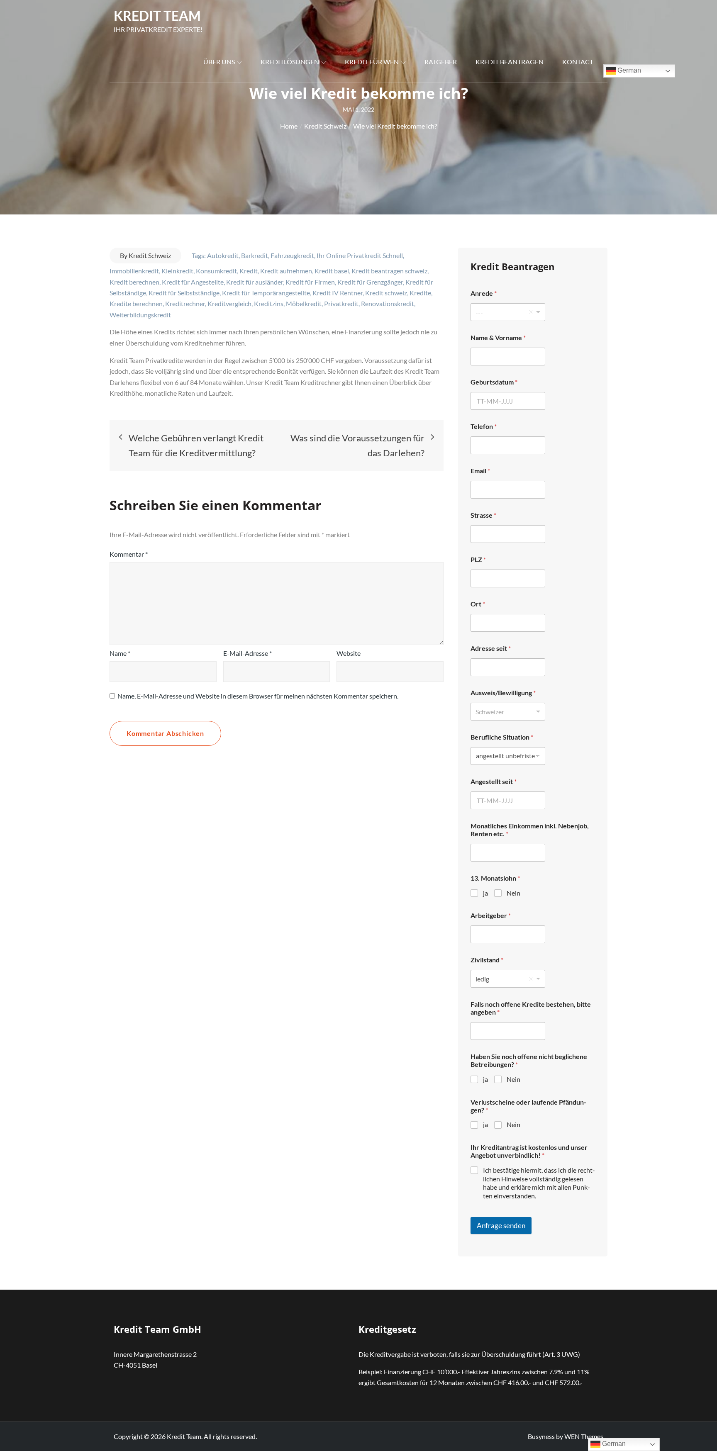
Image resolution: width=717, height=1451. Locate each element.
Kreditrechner (185, 303)
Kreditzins (268, 303)
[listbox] (508, 312)
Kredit (248, 271)
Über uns (219, 62)
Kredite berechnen (136, 303)
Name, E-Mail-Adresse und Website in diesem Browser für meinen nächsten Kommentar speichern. (257, 696)
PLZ (478, 559)
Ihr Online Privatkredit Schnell (360, 255)
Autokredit (223, 255)
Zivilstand (487, 960)
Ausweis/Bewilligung (503, 692)
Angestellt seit (494, 781)
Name (120, 653)
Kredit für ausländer (254, 282)
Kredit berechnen (134, 282)
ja (485, 893)
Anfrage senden (501, 1225)
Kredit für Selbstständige (184, 293)
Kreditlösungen (290, 62)
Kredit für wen (372, 62)
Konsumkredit (216, 271)
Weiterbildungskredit (140, 315)
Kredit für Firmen (310, 282)
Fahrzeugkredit (292, 255)
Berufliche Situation (502, 737)
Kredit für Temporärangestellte (266, 293)
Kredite (420, 293)
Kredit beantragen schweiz (389, 271)
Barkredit (254, 255)
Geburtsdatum (494, 382)
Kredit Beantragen (510, 62)
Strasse (483, 515)
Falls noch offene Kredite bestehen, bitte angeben (531, 1008)
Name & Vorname (498, 337)
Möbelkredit (304, 303)
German (628, 70)
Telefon (484, 426)
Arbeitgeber (491, 915)
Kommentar (129, 554)
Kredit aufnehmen (286, 271)
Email (480, 471)
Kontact (577, 62)
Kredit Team (157, 15)
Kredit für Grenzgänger (370, 282)
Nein (513, 893)
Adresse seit (491, 648)
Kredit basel (332, 271)
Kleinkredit (177, 271)
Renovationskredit (387, 303)
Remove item (531, 312)
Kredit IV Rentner (337, 293)
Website (349, 653)
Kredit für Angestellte (193, 282)
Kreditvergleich (229, 303)
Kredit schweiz (386, 293)
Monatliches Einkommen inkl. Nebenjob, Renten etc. (530, 829)
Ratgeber (440, 62)
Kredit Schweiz (150, 255)
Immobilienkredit (134, 271)
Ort (478, 604)
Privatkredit (341, 303)
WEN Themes (583, 1436)
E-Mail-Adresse (247, 653)
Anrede (484, 293)
